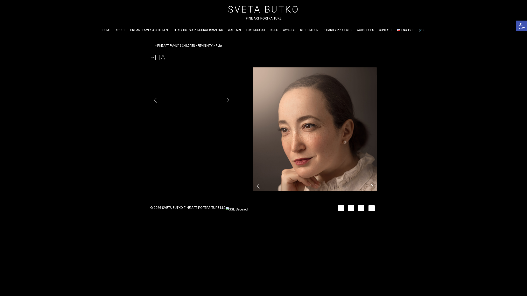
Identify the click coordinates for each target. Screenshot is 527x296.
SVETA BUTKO (263, 9)
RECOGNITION (309, 30)
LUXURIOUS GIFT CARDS (262, 30)
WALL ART (234, 30)
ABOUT (120, 30)
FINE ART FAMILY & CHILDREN (149, 30)
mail (371, 207)
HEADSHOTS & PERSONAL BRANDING (198, 30)
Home (107, 30)
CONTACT (385, 30)
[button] (521, 26)
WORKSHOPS (365, 30)
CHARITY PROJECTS (338, 30)
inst (350, 207)
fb (339, 207)
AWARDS (289, 30)
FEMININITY (205, 45)
